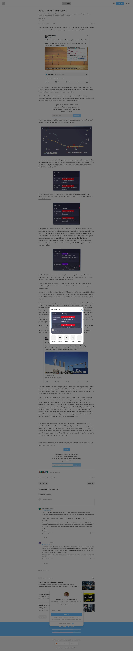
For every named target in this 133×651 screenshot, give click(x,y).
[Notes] (73, 337)
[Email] (66, 337)
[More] (79, 337)
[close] (81, 309)
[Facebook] (60, 337)
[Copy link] (53, 337)
